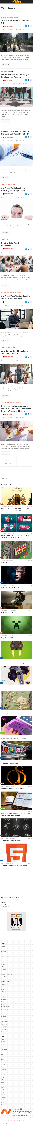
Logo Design (4, 1027)
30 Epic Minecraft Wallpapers (8, 637)
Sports (3, 1099)
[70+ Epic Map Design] (16, 700)
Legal (2, 966)
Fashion (3, 1057)
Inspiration (4, 1021)
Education (4, 1047)
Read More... (5, 64)
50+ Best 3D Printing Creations (9, 612)
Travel (3, 1104)
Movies (3, 1087)
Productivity (17, 292)
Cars (2, 1044)
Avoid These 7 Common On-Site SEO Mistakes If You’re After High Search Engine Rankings (15, 814)
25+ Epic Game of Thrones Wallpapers (11, 840)
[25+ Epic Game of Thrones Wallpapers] (16, 827)
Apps (2, 986)
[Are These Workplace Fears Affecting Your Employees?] (16, 210)
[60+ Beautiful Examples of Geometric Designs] (16, 650)
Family (3, 1054)
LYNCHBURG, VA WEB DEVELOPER (17, 1120)
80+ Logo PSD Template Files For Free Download (14, 865)
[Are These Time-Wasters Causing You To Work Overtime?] (16, 318)
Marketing (4, 969)
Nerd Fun (3, 1092)
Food (2, 1059)
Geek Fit (3, 1069)
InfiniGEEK (3, 902)
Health (3, 1074)
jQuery (3, 1001)
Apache (3, 984)
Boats (3, 1039)
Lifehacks (15, 17)
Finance (3, 961)
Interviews (4, 1024)
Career (9, 17)
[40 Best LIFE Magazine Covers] (16, 675)
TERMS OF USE (4, 1123)
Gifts (2, 1072)
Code (2, 989)
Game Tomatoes (5, 900)
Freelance (4, 964)
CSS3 (2, 994)
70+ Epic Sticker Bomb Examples (9, 763)
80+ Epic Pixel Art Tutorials (8, 562)
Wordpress (4, 1009)
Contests (4, 1016)
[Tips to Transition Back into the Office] (16, 42)
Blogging (3, 949)
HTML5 (2, 996)
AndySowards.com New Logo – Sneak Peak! (12, 788)
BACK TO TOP (29, 1125)
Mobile (3, 1004)
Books (3, 1041)
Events (3, 959)
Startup (3, 976)
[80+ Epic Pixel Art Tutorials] (16, 550)
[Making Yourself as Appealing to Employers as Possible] (16, 97)
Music (2, 1089)
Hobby (3, 1077)
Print (2, 1032)
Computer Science (6, 991)
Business (4, 17)
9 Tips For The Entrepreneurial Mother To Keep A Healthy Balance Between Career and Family (16, 408)
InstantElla (3, 904)
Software (4, 1097)
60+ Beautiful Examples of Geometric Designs (13, 663)
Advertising (4, 946)
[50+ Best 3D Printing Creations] (16, 600)
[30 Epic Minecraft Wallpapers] (16, 625)
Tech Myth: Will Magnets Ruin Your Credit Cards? (14, 738)
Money (3, 1084)
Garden (3, 1067)
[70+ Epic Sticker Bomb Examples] (16, 750)
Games (3, 1064)
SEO (2, 971)
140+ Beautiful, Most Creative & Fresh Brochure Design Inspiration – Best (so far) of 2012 (15, 536)
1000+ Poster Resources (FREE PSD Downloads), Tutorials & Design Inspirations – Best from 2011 (16, 509)
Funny (3, 1062)
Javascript (4, 999)
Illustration (4, 1019)
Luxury (3, 1082)
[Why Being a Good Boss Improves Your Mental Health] (16, 373)
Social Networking (6, 974)
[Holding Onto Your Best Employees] (16, 263)
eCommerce (4, 954)
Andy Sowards (8, 26)
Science (3, 1094)
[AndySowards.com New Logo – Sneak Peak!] (16, 775)
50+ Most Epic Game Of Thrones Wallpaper (12, 587)
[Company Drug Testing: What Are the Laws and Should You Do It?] (16, 154)
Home (2, 1079)
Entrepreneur (11, 128)
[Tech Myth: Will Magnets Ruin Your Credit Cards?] (16, 725)
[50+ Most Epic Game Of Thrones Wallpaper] (16, 575)
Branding (3, 951)
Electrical (4, 1049)
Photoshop (4, 1029)
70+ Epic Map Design (6, 713)
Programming (5, 1006)
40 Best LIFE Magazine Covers (9, 688)
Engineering (4, 1052)
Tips (14, 71)
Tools (3, 1102)
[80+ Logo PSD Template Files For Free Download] (16, 853)
